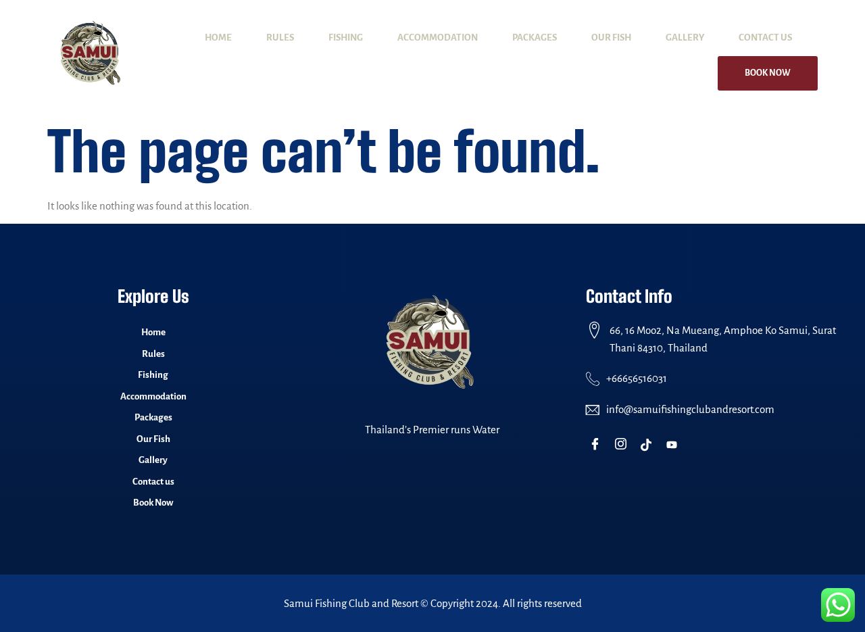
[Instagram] (623, 445)
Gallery (685, 37)
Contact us (765, 37)
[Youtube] (674, 445)
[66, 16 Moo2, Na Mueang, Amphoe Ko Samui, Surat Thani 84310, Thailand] (594, 330)
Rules (280, 37)
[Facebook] (597, 445)
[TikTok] (649, 445)
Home (218, 37)
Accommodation (437, 37)
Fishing (345, 37)
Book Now (768, 73)
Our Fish (611, 37)
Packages (534, 37)
